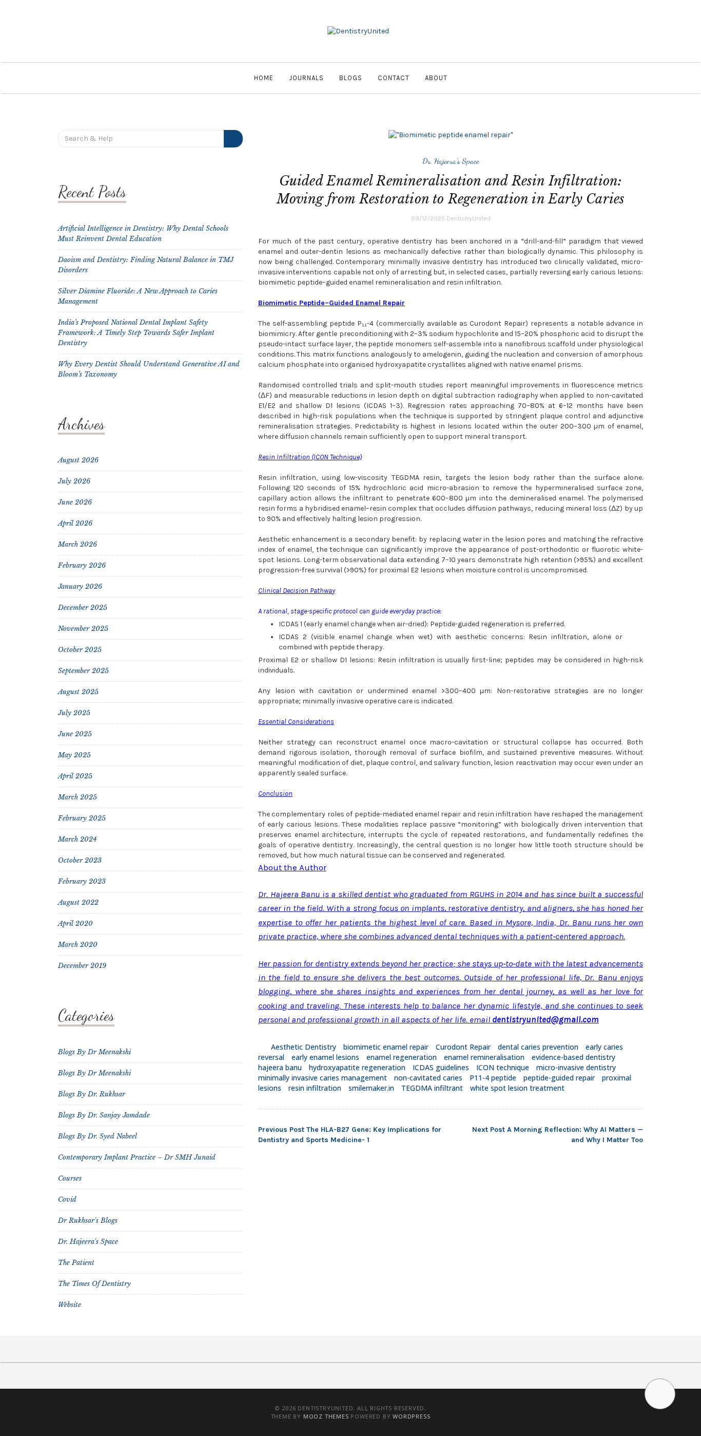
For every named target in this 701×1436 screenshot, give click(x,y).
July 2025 (74, 712)
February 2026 (82, 565)
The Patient (76, 1262)
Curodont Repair (463, 1047)
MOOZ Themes (326, 1416)
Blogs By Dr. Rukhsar (91, 1094)
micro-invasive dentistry (576, 1067)
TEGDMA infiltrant (432, 1088)
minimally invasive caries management (322, 1078)
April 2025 (75, 776)
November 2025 (83, 628)
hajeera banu (280, 1067)
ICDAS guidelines (441, 1067)
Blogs (350, 78)
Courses (70, 1178)
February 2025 (82, 818)
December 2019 (82, 965)
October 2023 (80, 860)
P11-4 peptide (493, 1078)
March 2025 (77, 797)
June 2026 (75, 502)
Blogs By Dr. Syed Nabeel (97, 1136)
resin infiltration (314, 1088)
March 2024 (77, 839)
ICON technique (502, 1067)
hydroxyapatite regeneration (357, 1067)
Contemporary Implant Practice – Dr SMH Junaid (137, 1157)
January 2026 (80, 586)
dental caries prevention (538, 1047)
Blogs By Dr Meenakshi (94, 1052)
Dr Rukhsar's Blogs (88, 1220)
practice (438, 963)
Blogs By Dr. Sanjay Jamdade (104, 1115)
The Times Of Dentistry (94, 1283)
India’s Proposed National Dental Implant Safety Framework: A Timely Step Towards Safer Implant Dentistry (136, 332)
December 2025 (82, 607)
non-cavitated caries (428, 1078)
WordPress (411, 1416)
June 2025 (75, 734)
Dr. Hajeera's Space (450, 160)
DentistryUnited (468, 218)
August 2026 (78, 460)
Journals (306, 78)
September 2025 (83, 670)
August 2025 (78, 691)
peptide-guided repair (559, 1078)
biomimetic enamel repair (386, 1047)
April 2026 (75, 523)
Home (264, 78)
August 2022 (78, 902)
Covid (67, 1199)
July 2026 (74, 481)
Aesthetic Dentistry (303, 1047)
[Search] (233, 138)
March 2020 (78, 944)
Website (69, 1304)
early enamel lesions (325, 1057)
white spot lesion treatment (517, 1088)
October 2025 (80, 649)
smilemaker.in (371, 1088)
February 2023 (82, 881)
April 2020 (75, 923)
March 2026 (77, 544)
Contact (394, 78)
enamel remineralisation (484, 1057)
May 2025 (74, 755)
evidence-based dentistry (573, 1057)
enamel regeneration (401, 1057)
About (436, 78)
